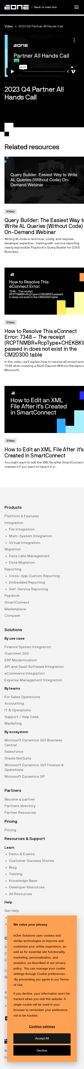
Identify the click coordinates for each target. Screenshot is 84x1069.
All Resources (20, 894)
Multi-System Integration (30, 536)
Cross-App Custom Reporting (34, 576)
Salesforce (13, 751)
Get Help (11, 911)
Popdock (11, 595)
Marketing (13, 723)
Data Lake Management (29, 556)
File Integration (21, 529)
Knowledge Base (23, 881)
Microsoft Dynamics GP (24, 776)
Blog (13, 867)
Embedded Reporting (27, 582)
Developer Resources (27, 887)
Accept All (42, 1038)
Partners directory (20, 806)
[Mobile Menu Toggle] (76, 7)
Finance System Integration (27, 647)
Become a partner (19, 799)
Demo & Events (22, 854)
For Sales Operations (22, 697)
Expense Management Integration (33, 680)
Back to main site (45, 7)
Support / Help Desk (21, 717)
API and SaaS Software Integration (34, 667)
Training (15, 874)
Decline (42, 1050)
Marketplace (15, 609)
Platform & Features (21, 516)
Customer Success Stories (31, 861)
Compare (12, 615)
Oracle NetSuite (17, 758)
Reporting (12, 569)
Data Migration (22, 562)
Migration (12, 549)
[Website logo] (16, 7)
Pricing (10, 830)
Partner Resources (20, 812)
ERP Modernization (20, 660)
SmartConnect (16, 602)
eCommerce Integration (24, 673)
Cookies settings (42, 1026)
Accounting (14, 703)
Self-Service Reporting (28, 589)
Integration (13, 523)
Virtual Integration (24, 543)
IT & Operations (17, 710)
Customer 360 (16, 653)
